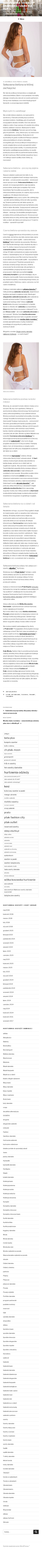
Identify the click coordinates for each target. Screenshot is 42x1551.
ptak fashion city (14, 817)
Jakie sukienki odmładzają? (12, 782)
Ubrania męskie (8, 1497)
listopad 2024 (8, 984)
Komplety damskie (9, 1206)
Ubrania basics (8, 1489)
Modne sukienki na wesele (12, 1251)
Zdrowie (6, 1522)
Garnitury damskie (9, 1136)
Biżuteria (6, 1062)
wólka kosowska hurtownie (19, 879)
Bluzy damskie (8, 1087)
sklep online (7, 834)
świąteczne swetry (12, 895)
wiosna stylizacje (9, 876)
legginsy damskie (9, 1230)
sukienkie (7, 840)
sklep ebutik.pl (11, 831)
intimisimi (15, 694)
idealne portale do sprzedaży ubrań (15, 1148)
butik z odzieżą (9, 746)
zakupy (5, 1514)
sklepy (5, 1325)
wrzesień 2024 (8, 992)
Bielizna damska (8, 1054)
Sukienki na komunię (10, 1407)
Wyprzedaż (7, 1510)
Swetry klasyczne (9, 1428)
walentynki (15, 441)
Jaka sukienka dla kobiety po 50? (12, 776)
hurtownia (16, 456)
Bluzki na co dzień (9, 1075)
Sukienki (6, 1362)
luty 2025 (6, 972)
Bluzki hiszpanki (8, 1070)
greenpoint (8, 757)
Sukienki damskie (9, 1370)
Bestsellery (7, 1046)
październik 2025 (9, 939)
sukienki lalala (8, 843)
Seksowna (33, 556)
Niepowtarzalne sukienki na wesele (15, 1255)
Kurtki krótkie (7, 1222)
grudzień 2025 (8, 931)
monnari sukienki (9, 805)
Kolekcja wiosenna (9, 1198)
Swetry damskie (8, 1423)
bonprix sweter (10, 742)
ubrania (6, 873)
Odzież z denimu (8, 1267)
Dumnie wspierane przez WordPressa (16, 1546)
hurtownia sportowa (27, 634)
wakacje (6, 1506)
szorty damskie (8, 1444)
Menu (22, 19)
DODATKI (6, 1115)
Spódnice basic (8, 1329)
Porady (5, 1288)
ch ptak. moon (12, 749)
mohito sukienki (9, 798)
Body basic (7, 1099)
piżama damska (29, 289)
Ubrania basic (7, 1485)
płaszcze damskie (9, 1284)
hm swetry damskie (13, 767)
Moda (5, 1235)
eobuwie (6, 1128)
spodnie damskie (9, 1333)
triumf (32, 694)
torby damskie (8, 1465)
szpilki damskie (8, 1452)
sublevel (6, 1358)
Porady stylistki (8, 1292)
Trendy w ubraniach (9, 1481)
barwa (11, 234)
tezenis (24, 694)
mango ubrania (10, 795)
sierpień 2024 (8, 996)
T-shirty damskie (8, 1456)
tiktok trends (7, 1460)
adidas (5, 1033)
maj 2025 (6, 959)
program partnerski (9, 1300)
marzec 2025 (7, 967)
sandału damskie (9, 1317)
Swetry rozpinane (9, 1436)
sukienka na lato (9, 837)
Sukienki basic (8, 1366)
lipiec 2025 (7, 951)
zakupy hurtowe (8, 1518)
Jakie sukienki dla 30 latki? (12, 779)
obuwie (5, 1259)
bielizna (6, 242)
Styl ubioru (6, 1354)
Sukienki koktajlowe (10, 1387)
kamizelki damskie (9, 1165)
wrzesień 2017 (8, 1021)
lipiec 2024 (7, 1000)
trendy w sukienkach (10, 1477)
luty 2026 (6, 922)
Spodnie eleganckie (10, 1341)
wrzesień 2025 (8, 943)
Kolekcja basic (8, 1181)
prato (7, 812)
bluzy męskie (7, 1091)
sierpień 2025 (8, 947)
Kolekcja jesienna (9, 1185)
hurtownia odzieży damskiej (12, 597)
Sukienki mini (7, 1399)
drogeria (6, 1120)
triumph (9, 696)
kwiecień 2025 (8, 963)
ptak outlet (10, 822)
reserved (6, 1308)
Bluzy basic (7, 1083)
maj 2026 (6, 910)
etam (8, 694)
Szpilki (5, 1448)
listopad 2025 (8, 935)
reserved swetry (11, 827)
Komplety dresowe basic (11, 1214)
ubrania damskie (23, 483)
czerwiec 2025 (8, 955)
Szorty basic (7, 1440)
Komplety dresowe (9, 1210)
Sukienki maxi (7, 1395)
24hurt (6, 734)
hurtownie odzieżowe (10, 1144)
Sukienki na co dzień (10, 1403)
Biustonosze (7, 1058)
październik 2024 (9, 988)
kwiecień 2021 (8, 1017)
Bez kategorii (7, 1050)
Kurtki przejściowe (9, 1226)
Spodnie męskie (8, 1345)
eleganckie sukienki (10, 1124)
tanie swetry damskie (12, 869)
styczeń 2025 (8, 976)
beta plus (35, 587)
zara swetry (7, 886)
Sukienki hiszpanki (9, 1382)
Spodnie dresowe (9, 1337)
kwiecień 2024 (8, 1013)
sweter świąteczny (12, 863)
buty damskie (7, 1103)
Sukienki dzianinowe (10, 1374)
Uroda (5, 1501)
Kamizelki (6, 1161)
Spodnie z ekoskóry (10, 1350)
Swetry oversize (8, 1432)
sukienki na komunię (10, 852)
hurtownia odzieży (16, 772)
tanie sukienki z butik (10, 866)
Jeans (5, 1152)
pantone (6, 1272)
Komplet (6, 1202)
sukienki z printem (9, 1415)
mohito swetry (11, 802)
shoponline (7, 1321)
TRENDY (6, 1473)
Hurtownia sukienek (10, 1140)
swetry (5, 1419)
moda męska (7, 1243)
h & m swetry (10, 763)
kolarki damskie (8, 1177)
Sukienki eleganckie (10, 1378)
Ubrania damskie (9, 1493)
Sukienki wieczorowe (10, 1411)
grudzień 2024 (8, 980)
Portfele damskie (9, 1296)
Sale (4, 1313)
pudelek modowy (9, 1304)
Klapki (5, 1173)
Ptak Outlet (20, 572)
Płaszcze (6, 1280)
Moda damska (8, 1239)
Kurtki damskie (8, 1218)
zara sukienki (8, 884)
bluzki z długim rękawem (11, 1079)
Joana (25, 81)
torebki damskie (8, 1469)
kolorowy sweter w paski (14, 791)
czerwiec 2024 (8, 1004)
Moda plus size (8, 1247)
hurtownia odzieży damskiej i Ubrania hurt (18, 6)
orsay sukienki (9, 808)
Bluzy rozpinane (8, 1095)
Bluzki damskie (8, 1066)
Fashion (5, 1132)
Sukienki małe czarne (10, 1391)
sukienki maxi (8, 846)
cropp (5, 1107)
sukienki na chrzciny (10, 849)
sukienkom (8, 855)
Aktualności (11, 691)
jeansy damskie (8, 1157)
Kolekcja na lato (8, 1189)
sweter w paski (10, 859)
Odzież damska (8, 1263)
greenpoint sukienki (10, 760)
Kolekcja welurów (9, 1194)
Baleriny (6, 1042)
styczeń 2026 (8, 926)
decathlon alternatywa (11, 1111)
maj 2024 (6, 1009)
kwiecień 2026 (8, 914)
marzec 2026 (7, 918)
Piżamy (5, 1276)
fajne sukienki (8, 753)
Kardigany (6, 1169)
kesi (6, 786)
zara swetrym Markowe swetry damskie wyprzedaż (18, 891)
